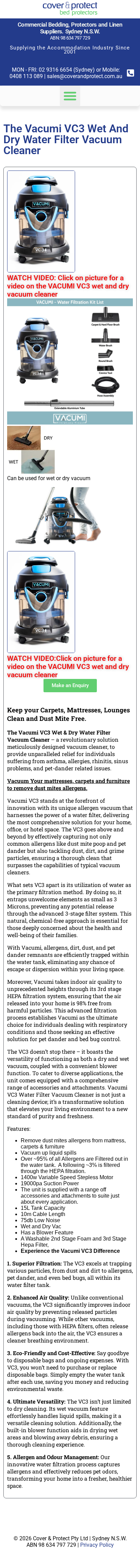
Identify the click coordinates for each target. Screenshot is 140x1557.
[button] (70, 96)
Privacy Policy (97, 1545)
